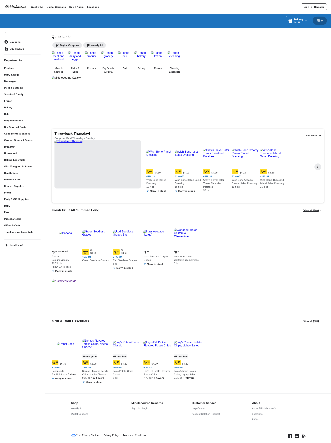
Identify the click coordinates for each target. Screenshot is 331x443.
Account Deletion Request (206, 413)
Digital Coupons (56, 7)
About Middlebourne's (264, 408)
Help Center (198, 408)
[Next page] (317, 166)
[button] (159, 167)
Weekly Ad (37, 7)
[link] (314, 6)
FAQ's (255, 419)
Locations (93, 7)
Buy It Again (76, 7)
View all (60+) (311, 210)
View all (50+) (311, 321)
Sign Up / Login (139, 408)
